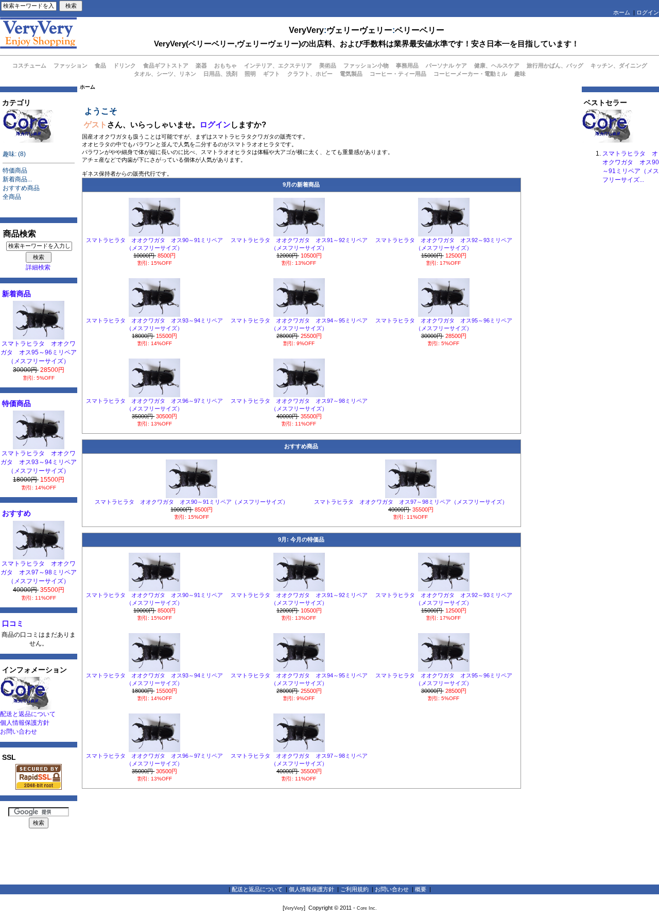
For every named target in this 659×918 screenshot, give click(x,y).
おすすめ (16, 513)
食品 (100, 65)
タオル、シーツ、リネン (165, 74)
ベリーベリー (419, 30)
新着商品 (16, 294)
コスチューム (29, 65)
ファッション (71, 65)
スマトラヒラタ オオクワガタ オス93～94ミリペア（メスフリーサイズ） (39, 462)
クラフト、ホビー (310, 74)
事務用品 (407, 65)
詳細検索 (38, 267)
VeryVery (306, 30)
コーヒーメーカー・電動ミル (470, 74)
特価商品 (15, 170)
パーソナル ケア (446, 65)
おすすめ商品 (21, 188)
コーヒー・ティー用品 (398, 74)
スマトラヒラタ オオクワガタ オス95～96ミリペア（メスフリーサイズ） (39, 352)
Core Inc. (367, 908)
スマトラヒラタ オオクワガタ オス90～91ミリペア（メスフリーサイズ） (191, 502)
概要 (420, 889)
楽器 (201, 65)
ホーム (621, 12)
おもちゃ (225, 65)
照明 (250, 74)
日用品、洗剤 (220, 74)
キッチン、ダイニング (619, 65)
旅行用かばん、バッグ (555, 65)
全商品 (12, 196)
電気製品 (351, 74)
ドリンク (124, 65)
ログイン (647, 12)
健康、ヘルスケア (496, 65)
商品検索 (19, 233)
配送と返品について (28, 714)
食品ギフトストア (165, 65)
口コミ (13, 623)
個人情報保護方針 (24, 722)
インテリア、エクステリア (278, 65)
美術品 (327, 65)
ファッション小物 (366, 65)
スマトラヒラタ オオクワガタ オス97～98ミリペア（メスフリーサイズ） (39, 572)
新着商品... (17, 179)
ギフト (271, 74)
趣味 (520, 74)
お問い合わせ (18, 731)
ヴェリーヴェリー (359, 30)
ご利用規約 (354, 889)
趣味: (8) (14, 154)
